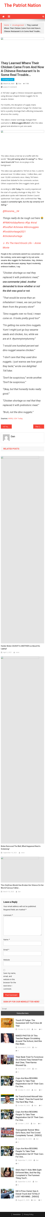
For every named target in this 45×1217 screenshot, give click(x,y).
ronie (17, 652)
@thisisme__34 (11, 211)
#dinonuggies (31, 227)
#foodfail (8, 227)
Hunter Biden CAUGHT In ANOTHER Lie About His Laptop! (20, 647)
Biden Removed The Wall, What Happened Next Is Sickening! (20, 847)
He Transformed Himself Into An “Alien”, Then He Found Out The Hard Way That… (29, 1099)
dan (19, 84)
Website (6, 960)
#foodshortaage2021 (14, 231)
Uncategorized (7, 79)
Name (6, 939)
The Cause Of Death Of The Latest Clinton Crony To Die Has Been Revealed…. (39, 426)
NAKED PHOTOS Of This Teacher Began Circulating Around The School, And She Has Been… (29, 1039)
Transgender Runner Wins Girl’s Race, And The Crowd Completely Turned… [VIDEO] (29, 1133)
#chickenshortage (12, 236)
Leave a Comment (10, 87)
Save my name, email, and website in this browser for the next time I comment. (9, 981)
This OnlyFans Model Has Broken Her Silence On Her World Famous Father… (22, 886)
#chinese (18, 227)
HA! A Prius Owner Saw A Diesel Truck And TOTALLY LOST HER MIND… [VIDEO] (28, 1194)
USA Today (18, 418)
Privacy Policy (28, 1214)
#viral (34, 222)
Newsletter (17, 1214)
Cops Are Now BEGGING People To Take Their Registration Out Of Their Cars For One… (29, 1082)
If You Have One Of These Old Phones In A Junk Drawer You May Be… (8, 426)
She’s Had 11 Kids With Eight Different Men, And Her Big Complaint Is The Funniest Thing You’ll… (29, 1174)
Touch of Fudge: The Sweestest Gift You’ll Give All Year (29, 1023)
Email (6, 949)
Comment (8, 915)
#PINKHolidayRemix (14, 222)
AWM (10, 418)
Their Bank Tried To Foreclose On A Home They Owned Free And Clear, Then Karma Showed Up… (29, 1061)
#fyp (27, 222)
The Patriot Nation (22, 5)
